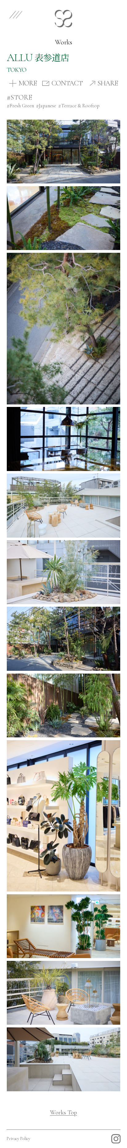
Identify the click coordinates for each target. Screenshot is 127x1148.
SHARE (107, 83)
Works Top (63, 1112)
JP (114, 13)
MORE (27, 83)
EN (96, 13)
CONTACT (66, 83)
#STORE (19, 97)
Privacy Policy (18, 1138)
